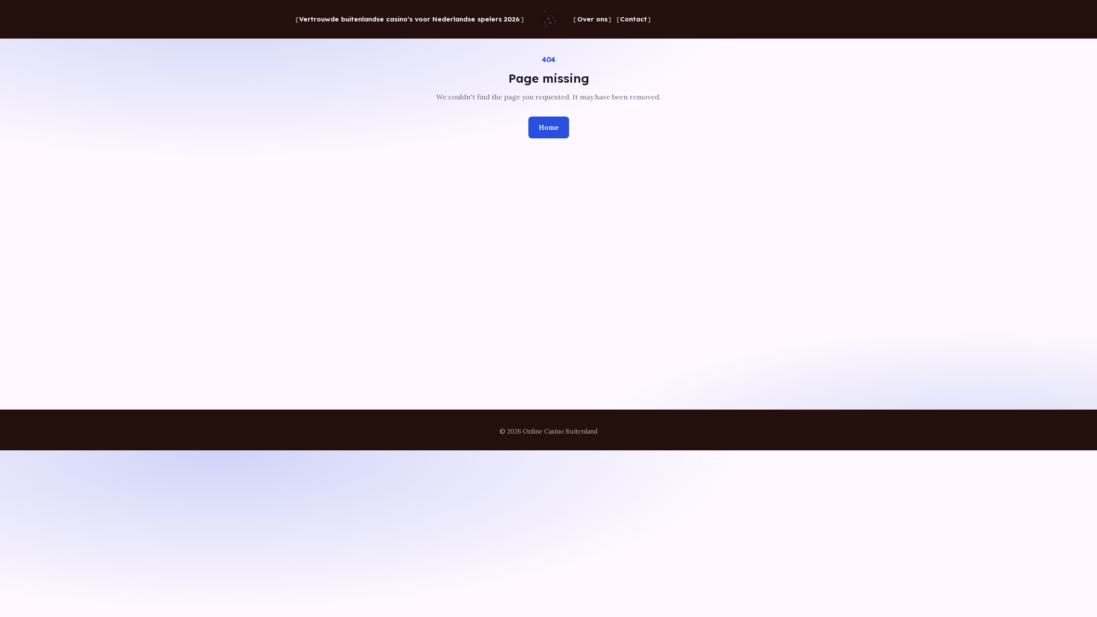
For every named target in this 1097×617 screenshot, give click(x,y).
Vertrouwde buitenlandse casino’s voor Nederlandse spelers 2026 (409, 19)
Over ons (592, 19)
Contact (633, 19)
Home (549, 127)
